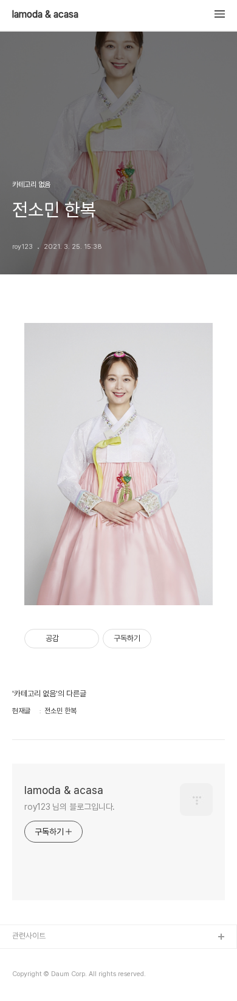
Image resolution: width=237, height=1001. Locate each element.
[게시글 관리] (85, 638)
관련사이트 (29, 935)
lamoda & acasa (45, 14)
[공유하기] (70, 638)
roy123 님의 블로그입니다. (69, 807)
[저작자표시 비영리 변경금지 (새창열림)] (167, 638)
